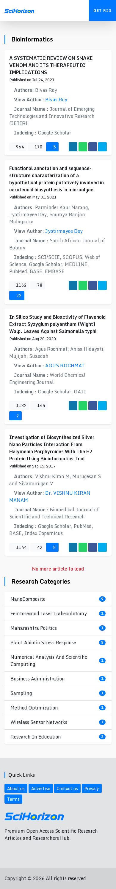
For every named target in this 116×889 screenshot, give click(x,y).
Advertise (40, 788)
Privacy (91, 788)
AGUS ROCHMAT (64, 365)
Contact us (67, 788)
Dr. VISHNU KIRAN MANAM (49, 496)
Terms (13, 799)
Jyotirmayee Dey (64, 231)
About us (16, 788)
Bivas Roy (56, 99)
